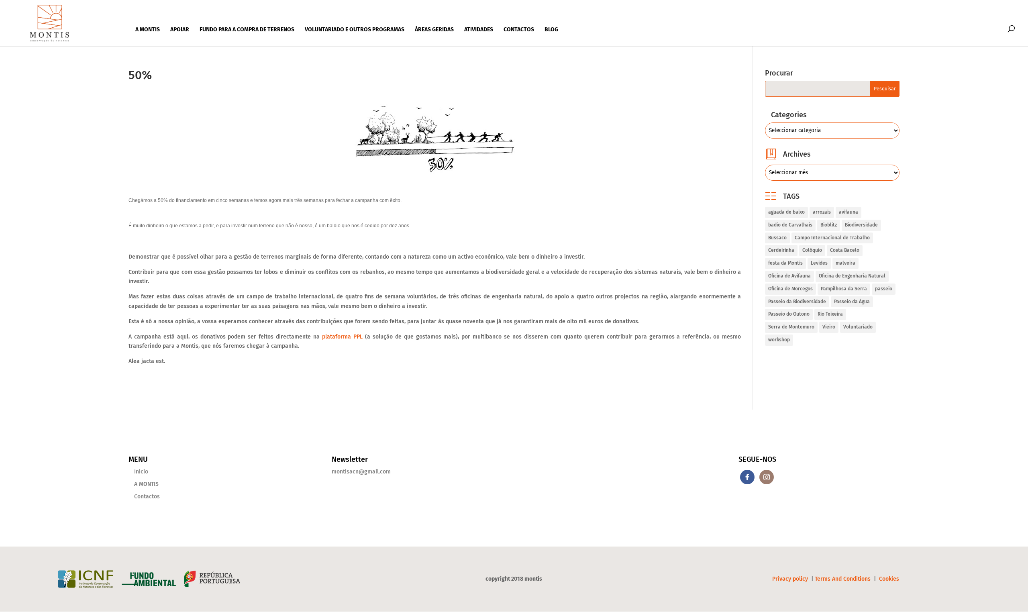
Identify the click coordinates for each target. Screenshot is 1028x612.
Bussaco (777, 238)
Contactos (519, 29)
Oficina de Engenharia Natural (852, 276)
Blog (551, 29)
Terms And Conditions (843, 578)
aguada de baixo (786, 212)
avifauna (848, 212)
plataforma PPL (342, 336)
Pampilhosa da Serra (844, 289)
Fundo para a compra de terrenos (247, 29)
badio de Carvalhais (790, 225)
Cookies (889, 578)
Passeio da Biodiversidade (797, 301)
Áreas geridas (434, 29)
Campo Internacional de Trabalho (832, 238)
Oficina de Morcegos (790, 289)
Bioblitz (828, 225)
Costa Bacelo (844, 250)
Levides (819, 263)
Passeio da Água (852, 301)
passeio (883, 289)
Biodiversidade (861, 225)
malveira (845, 263)
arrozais (822, 212)
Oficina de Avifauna (789, 276)
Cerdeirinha (781, 250)
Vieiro (828, 327)
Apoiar (179, 29)
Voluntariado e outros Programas (354, 29)
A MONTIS (147, 29)
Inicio (141, 471)
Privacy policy (791, 578)
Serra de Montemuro (791, 327)
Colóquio (812, 250)
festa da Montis (785, 263)
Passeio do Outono (789, 314)
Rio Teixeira (830, 314)
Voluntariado (858, 327)
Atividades (478, 29)
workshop (779, 340)
